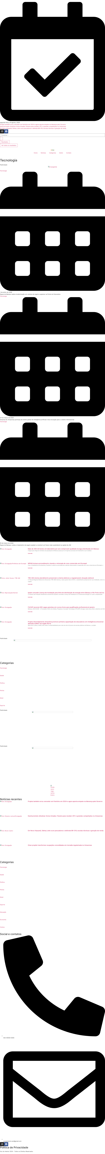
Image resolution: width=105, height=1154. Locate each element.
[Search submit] (1, 138)
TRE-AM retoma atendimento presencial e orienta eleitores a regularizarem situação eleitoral (61, 578)
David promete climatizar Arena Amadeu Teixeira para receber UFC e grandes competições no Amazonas (65, 816)
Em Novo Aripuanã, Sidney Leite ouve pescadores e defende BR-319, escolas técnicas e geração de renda (65, 830)
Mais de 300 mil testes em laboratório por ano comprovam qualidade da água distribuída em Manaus (63, 549)
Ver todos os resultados (8, 145)
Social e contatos (10, 934)
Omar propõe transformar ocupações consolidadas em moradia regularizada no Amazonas (60, 845)
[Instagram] (2, 131)
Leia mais (30, 553)
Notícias (43, 153)
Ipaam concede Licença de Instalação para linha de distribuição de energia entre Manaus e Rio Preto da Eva (66, 592)
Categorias (52, 153)
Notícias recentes (11, 799)
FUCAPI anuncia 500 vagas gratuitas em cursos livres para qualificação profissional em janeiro (61, 607)
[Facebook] (6, 131)
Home (35, 153)
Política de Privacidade (14, 1147)
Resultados (4, 142)
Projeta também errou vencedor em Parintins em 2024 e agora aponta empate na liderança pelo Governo (65, 801)
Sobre (61, 153)
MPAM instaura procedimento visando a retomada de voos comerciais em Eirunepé (57, 563)
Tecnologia (3, 171)
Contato (68, 153)
